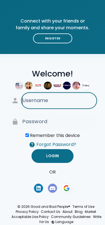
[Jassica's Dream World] (76, 85)
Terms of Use (83, 206)
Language (64, 221)
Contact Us (50, 211)
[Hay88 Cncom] (38, 85)
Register (52, 38)
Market (90, 211)
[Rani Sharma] (29, 85)
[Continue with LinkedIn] (38, 188)
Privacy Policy (27, 211)
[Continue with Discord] (53, 188)
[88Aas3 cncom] (48, 85)
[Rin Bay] (86, 85)
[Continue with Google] (67, 188)
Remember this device (55, 135)
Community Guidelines (71, 216)
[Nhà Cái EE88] (57, 85)
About (67, 211)
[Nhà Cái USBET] (19, 85)
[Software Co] (67, 85)
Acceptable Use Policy (30, 216)
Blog (79, 211)
